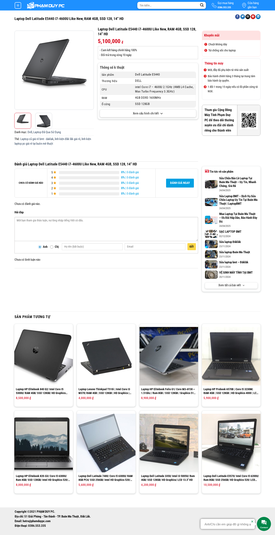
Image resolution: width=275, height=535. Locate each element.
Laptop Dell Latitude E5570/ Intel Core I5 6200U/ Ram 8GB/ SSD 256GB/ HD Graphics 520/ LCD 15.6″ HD (231, 477)
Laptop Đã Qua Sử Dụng (47, 132)
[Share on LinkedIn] (258, 16)
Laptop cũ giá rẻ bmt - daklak (37, 139)
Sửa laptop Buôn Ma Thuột (234, 252)
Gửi (191, 246)
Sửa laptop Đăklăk (230, 242)
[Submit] (202, 5)
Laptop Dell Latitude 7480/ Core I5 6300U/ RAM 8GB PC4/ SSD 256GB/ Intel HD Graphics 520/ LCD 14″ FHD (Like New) (106, 477)
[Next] (90, 70)
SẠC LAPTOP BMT (230, 231)
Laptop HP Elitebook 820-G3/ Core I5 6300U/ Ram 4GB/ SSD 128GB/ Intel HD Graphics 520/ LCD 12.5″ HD (42, 477)
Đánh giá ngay (180, 183)
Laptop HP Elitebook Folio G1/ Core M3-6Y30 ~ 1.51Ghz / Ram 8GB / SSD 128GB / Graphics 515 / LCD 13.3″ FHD (168, 391)
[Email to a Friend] (247, 16)
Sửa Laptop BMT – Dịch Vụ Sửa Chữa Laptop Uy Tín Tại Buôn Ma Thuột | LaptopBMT (238, 200)
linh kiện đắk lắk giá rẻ (67, 139)
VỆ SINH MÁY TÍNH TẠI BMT (236, 272)
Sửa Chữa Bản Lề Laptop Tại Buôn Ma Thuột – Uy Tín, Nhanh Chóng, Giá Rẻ (237, 182)
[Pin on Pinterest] (253, 16)
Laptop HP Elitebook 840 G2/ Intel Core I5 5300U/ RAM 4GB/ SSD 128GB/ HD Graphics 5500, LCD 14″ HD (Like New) (41, 391)
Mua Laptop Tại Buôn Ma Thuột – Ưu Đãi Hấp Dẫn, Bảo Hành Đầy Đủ (238, 217)
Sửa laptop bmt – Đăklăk (233, 262)
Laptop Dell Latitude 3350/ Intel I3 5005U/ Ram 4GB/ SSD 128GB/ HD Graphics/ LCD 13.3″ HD (168, 477)
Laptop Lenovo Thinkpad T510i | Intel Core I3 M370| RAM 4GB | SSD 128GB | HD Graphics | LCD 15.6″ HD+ (104, 391)
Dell (30, 132)
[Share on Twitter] (242, 16)
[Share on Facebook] (237, 16)
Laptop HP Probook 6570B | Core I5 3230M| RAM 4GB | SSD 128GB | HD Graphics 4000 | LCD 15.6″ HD (231, 391)
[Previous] (18, 70)
